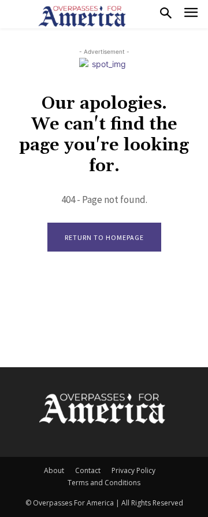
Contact (88, 470)
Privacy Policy (133, 470)
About (54, 470)
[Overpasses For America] (82, 16)
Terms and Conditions (104, 483)
